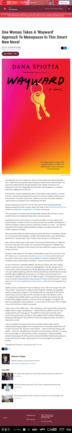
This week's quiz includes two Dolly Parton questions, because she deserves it (38, 373)
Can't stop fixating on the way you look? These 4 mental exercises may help (37, 384)
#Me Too (21, 209)
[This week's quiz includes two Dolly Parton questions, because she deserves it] (7, 376)
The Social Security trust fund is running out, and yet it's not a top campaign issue (38, 395)
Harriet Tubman (17, 281)
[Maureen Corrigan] (6, 359)
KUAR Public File (31, 415)
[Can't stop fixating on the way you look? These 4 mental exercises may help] (7, 387)
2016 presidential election (57, 207)
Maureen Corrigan (15, 47)
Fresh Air (39, 345)
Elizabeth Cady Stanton (34, 281)
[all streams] (69, 8)
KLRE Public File (31, 419)
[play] (4, 9)
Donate (65, 3)
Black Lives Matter (34, 209)
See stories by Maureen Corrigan (23, 363)
